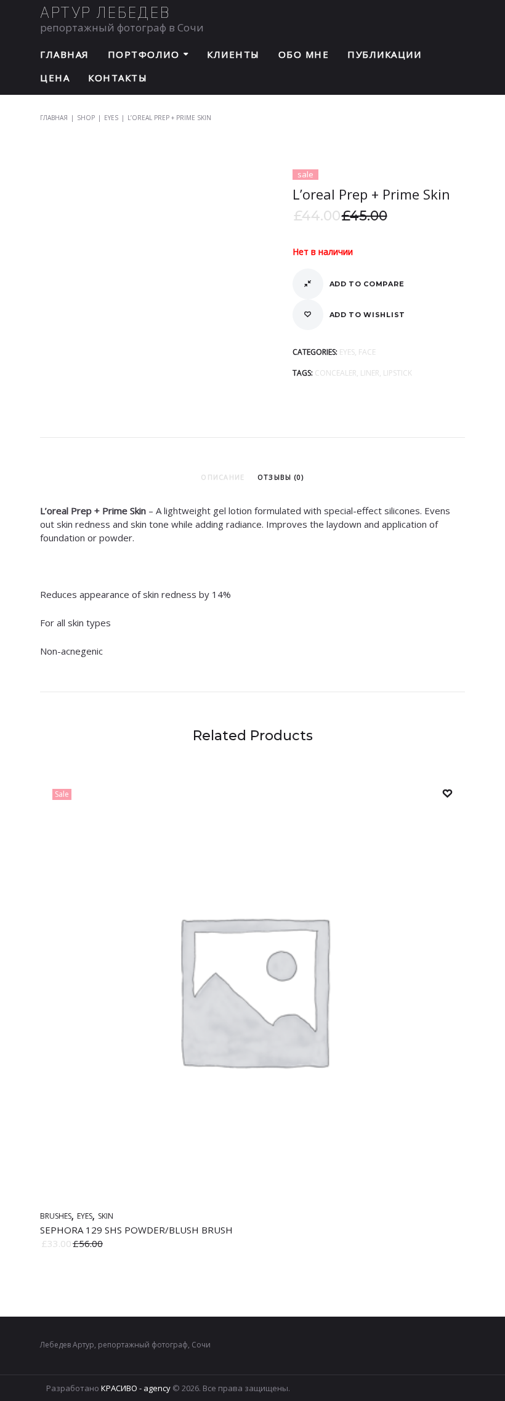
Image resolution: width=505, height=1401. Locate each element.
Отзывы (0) (280, 477)
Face (367, 352)
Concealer (336, 373)
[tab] (222, 477)
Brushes (55, 1216)
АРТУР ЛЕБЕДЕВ (105, 12)
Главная (64, 54)
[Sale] (252, 1197)
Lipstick (397, 373)
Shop (86, 117)
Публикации (384, 54)
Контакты (117, 77)
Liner (369, 373)
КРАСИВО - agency (136, 1388)
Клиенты (233, 54)
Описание (222, 477)
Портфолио (144, 54)
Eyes (111, 117)
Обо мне (303, 54)
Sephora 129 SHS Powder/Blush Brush (136, 1230)
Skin (105, 1216)
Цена (55, 77)
